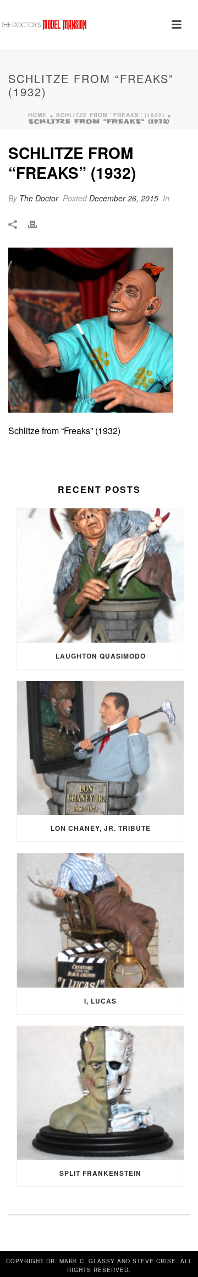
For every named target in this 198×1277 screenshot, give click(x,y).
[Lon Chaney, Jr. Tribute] (100, 748)
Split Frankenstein (100, 1173)
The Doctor (38, 198)
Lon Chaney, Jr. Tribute (101, 828)
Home (37, 115)
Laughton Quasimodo (101, 656)
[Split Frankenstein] (100, 1093)
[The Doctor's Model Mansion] (44, 25)
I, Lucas (100, 1001)
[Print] (38, 223)
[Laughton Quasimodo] (100, 575)
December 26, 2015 (123, 198)
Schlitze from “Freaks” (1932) (110, 115)
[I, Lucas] (100, 920)
